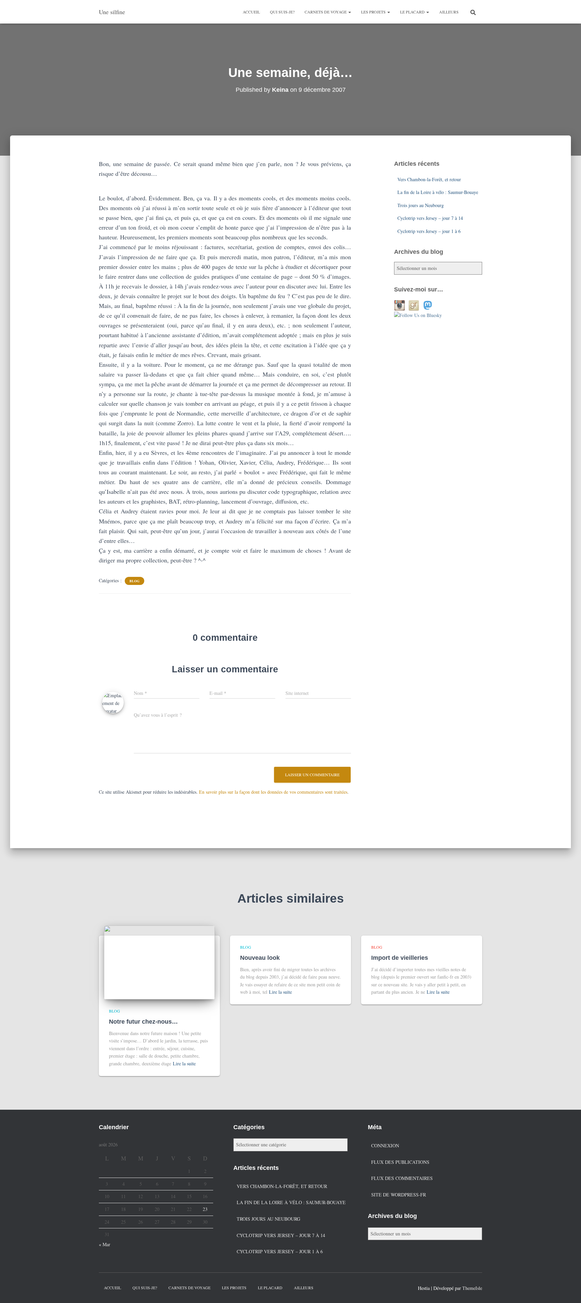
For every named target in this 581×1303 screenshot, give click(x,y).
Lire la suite (184, 1063)
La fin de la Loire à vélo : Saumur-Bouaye (437, 192)
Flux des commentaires (402, 1178)
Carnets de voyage (326, 11)
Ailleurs (449, 11)
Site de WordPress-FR (398, 1194)
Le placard (413, 11)
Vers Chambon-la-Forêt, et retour (429, 179)
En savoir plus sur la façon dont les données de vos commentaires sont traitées (273, 792)
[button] (349, 11)
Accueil (251, 11)
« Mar (104, 1244)
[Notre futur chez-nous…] (159, 961)
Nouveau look (260, 957)
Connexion (385, 1145)
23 (205, 1209)
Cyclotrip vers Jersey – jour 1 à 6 (429, 231)
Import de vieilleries (399, 957)
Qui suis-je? (282, 11)
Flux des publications (400, 1162)
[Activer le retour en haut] (567, 1289)
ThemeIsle (472, 1288)
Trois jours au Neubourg (420, 205)
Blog (134, 581)
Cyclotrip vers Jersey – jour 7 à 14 (430, 218)
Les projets (374, 11)
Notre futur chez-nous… (143, 1021)
